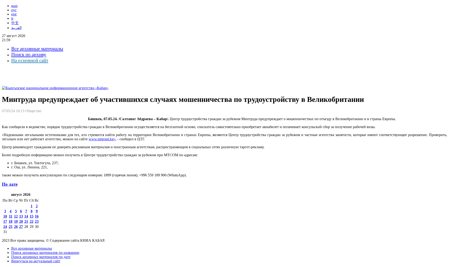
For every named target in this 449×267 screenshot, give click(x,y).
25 (10, 227)
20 (21, 221)
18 (10, 221)
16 (37, 216)
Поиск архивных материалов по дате (40, 257)
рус (14, 10)
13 (21, 216)
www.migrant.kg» (102, 139)
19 (16, 221)
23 (37, 221)
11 (10, 216)
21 (26, 221)
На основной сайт (29, 60)
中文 (15, 23)
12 (16, 216)
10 (5, 216)
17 (5, 221)
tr (12, 18)
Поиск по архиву (28, 54)
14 (26, 216)
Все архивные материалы (37, 49)
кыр (14, 6)
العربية (16, 28)
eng (14, 14)
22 (31, 221)
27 (21, 227)
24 (5, 227)
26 (16, 227)
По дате (10, 184)
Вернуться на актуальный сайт (35, 261)
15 (31, 216)
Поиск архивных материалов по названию (45, 253)
